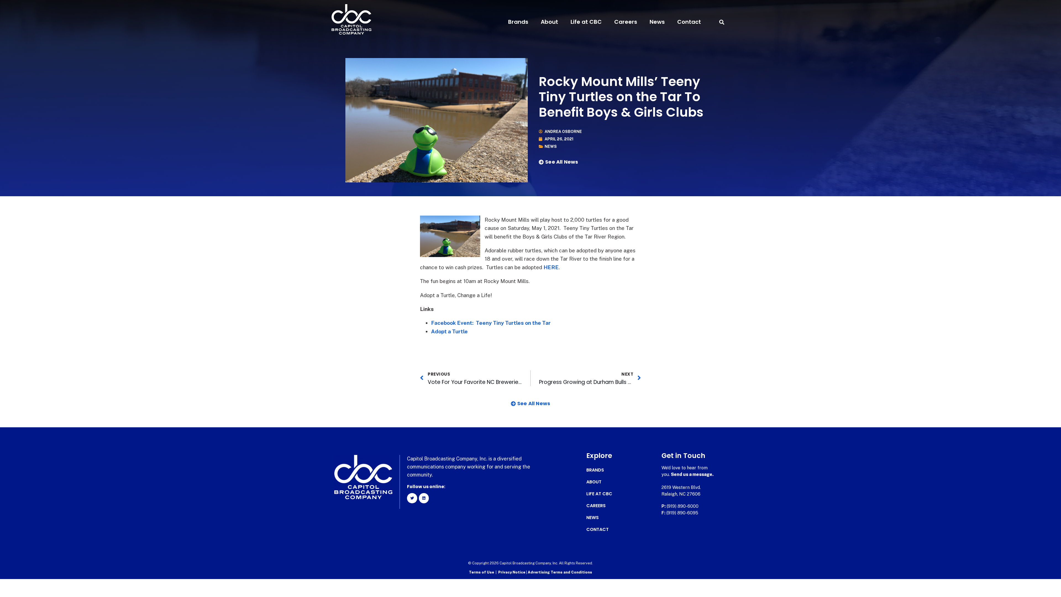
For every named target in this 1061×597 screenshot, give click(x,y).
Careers (625, 22)
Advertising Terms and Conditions (560, 572)
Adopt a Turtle (449, 331)
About (549, 22)
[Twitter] (412, 498)
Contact (689, 22)
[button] (721, 22)
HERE (551, 267)
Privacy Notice (512, 572)
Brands (518, 22)
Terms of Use (481, 572)
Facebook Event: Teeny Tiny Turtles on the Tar (491, 323)
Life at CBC (586, 22)
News (657, 22)
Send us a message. (692, 474)
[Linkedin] (424, 498)
